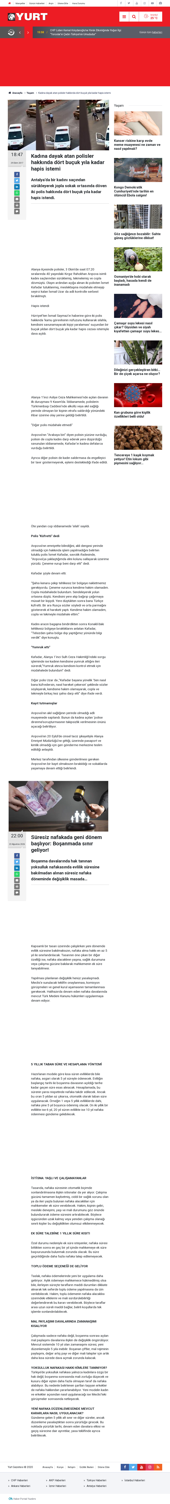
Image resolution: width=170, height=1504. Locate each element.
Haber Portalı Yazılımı (24, 1499)
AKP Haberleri (57, 1480)
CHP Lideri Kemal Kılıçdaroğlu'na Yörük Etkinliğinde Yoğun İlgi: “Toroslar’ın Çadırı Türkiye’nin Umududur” (86, 32)
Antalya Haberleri (96, 1486)
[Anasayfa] (9, 3)
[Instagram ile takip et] (150, 1467)
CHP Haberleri (19, 1480)
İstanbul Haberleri (135, 1480)
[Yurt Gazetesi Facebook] (121, 3)
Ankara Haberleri (20, 1486)
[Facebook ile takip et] (125, 1467)
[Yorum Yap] (17, 211)
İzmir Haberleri (57, 1486)
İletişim (71, 1467)
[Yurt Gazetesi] (28, 16)
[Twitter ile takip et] (133, 1467)
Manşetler (20, 3)
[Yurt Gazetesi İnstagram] (144, 3)
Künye (60, 1467)
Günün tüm (150, 32)
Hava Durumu (78, 3)
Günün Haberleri (36, 3)
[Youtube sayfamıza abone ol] (141, 1467)
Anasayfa (47, 1467)
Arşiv (51, 3)
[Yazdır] (17, 205)
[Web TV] (152, 3)
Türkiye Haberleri (96, 1480)
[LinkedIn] (17, 186)
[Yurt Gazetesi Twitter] (129, 3)
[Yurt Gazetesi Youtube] (137, 3)
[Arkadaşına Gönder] (17, 199)
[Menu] (124, 17)
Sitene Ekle (63, 3)
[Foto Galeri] (160, 3)
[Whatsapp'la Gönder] (17, 193)
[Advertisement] (85, 63)
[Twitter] (17, 180)
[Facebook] (17, 174)
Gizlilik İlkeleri (87, 1467)
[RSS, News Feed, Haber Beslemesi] (158, 1467)
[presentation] (20, 32)
